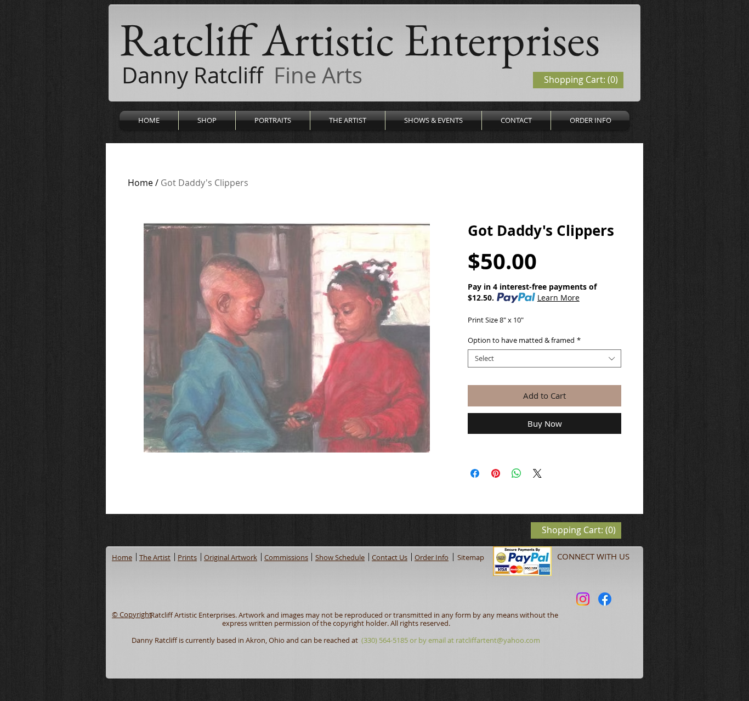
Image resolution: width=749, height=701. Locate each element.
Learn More (558, 297)
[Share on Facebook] (474, 473)
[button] (207, 120)
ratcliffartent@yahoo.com (498, 640)
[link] (581, 80)
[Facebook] (605, 599)
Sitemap (470, 557)
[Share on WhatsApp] (516, 473)
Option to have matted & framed (524, 340)
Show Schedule (340, 557)
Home (140, 183)
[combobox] (544, 358)
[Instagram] (583, 599)
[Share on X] (537, 473)
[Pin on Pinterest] (495, 473)
